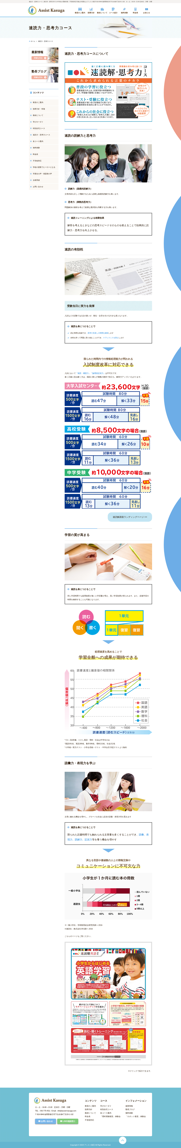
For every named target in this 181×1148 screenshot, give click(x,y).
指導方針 (88, 1109)
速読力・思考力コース (41, 135)
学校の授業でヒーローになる (44, 167)
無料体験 (36, 148)
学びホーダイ (38, 122)
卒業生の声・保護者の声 (42, 174)
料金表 (35, 154)
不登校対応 (37, 161)
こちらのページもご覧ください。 (78, 936)
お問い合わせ (38, 187)
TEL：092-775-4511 (42, 1111)
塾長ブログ (130, 1109)
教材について (38, 115)
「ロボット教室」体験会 (135, 1116)
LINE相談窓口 (69, 1121)
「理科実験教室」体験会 (110, 1116)
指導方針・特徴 (39, 109)
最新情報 (129, 1106)
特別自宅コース (39, 128)
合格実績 (36, 180)
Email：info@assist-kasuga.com (63, 1111)
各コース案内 (38, 141)
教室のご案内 (38, 102)
